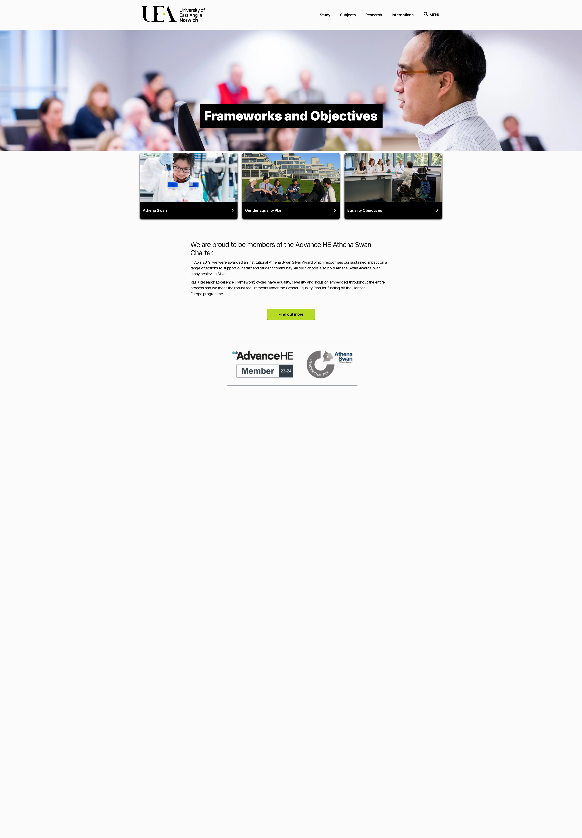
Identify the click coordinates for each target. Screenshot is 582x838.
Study (325, 14)
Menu (435, 14)
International (403, 14)
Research (373, 14)
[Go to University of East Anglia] (173, 15)
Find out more (291, 314)
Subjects (348, 14)
